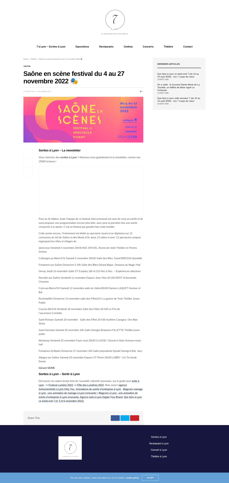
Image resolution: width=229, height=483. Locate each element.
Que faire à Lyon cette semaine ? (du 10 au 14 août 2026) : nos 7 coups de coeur (178, 99)
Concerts (148, 46)
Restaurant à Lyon (159, 443)
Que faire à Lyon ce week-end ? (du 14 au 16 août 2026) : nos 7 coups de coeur (178, 75)
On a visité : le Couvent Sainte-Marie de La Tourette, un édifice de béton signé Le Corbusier (178, 87)
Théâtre (168, 46)
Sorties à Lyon (159, 436)
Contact (188, 46)
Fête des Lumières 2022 (90, 385)
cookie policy (132, 478)
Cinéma (128, 46)
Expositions (82, 46)
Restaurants (106, 46)
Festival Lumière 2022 (60, 385)
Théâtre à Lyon (159, 456)
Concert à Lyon (159, 449)
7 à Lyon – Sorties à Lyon (50, 46)
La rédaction (29, 91)
